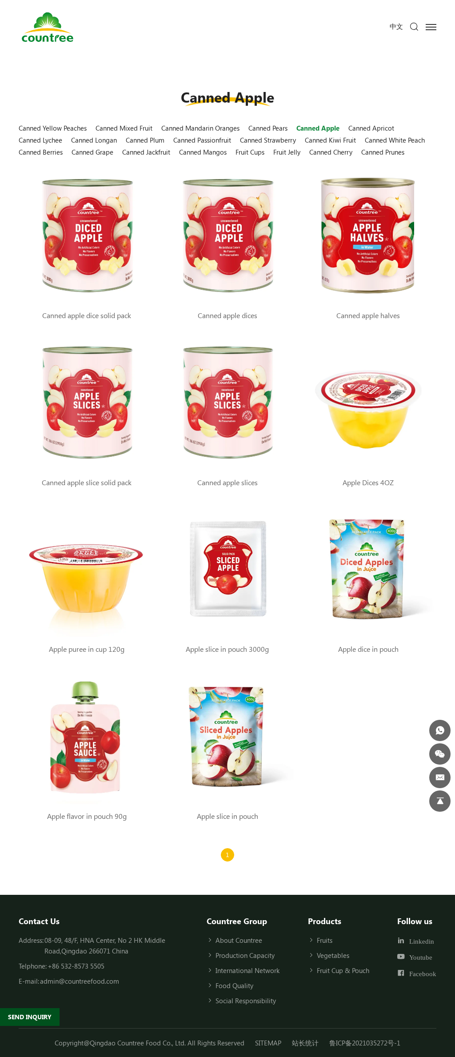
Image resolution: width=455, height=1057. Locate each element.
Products (324, 921)
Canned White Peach (395, 140)
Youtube (420, 957)
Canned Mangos (203, 152)
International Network (247, 970)
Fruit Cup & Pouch (343, 970)
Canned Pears (267, 128)
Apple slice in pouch (227, 816)
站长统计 (305, 1042)
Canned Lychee (40, 140)
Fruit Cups (249, 152)
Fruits (324, 940)
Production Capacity (245, 955)
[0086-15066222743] (440, 730)
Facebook (422, 973)
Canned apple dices (227, 315)
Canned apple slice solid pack (87, 482)
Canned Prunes (382, 152)
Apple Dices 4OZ (368, 482)
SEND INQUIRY (30, 1017)
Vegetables (333, 955)
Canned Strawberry (268, 140)
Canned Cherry (330, 152)
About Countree (239, 940)
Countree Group (237, 921)
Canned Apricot (371, 128)
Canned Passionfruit (202, 140)
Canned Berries (41, 152)
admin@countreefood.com (79, 981)
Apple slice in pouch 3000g (227, 649)
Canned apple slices (227, 482)
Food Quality (234, 985)
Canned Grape (92, 152)
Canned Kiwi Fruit (330, 140)
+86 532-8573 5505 (76, 965)
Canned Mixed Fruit (124, 128)
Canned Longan (94, 140)
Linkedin (421, 940)
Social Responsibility (246, 1000)
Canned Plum (145, 140)
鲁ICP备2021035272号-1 (364, 1042)
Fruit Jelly (286, 152)
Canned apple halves (368, 315)
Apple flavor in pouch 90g (87, 816)
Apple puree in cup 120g (86, 649)
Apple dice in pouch (368, 649)
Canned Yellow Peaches (53, 128)
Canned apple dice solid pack (86, 315)
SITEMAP (268, 1042)
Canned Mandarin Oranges (200, 128)
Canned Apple (317, 128)
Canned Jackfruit (146, 152)
